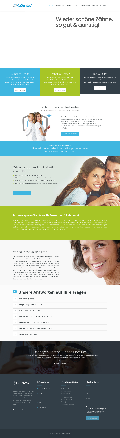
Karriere (41, 393)
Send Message (92, 418)
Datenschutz (42, 407)
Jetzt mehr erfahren (70, 134)
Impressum (42, 398)
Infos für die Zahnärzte (45, 389)
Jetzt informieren (20, 90)
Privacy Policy (98, 413)
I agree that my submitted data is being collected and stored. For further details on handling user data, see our (96, 411)
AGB (40, 402)
